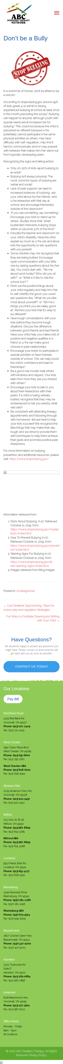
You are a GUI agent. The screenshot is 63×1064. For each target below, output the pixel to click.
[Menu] (57, 13)
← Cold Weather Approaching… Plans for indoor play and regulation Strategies (29, 607)
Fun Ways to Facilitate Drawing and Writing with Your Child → (32, 618)
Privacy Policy (37, 1055)
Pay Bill (13, 699)
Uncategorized (25, 591)
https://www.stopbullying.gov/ (29, 459)
